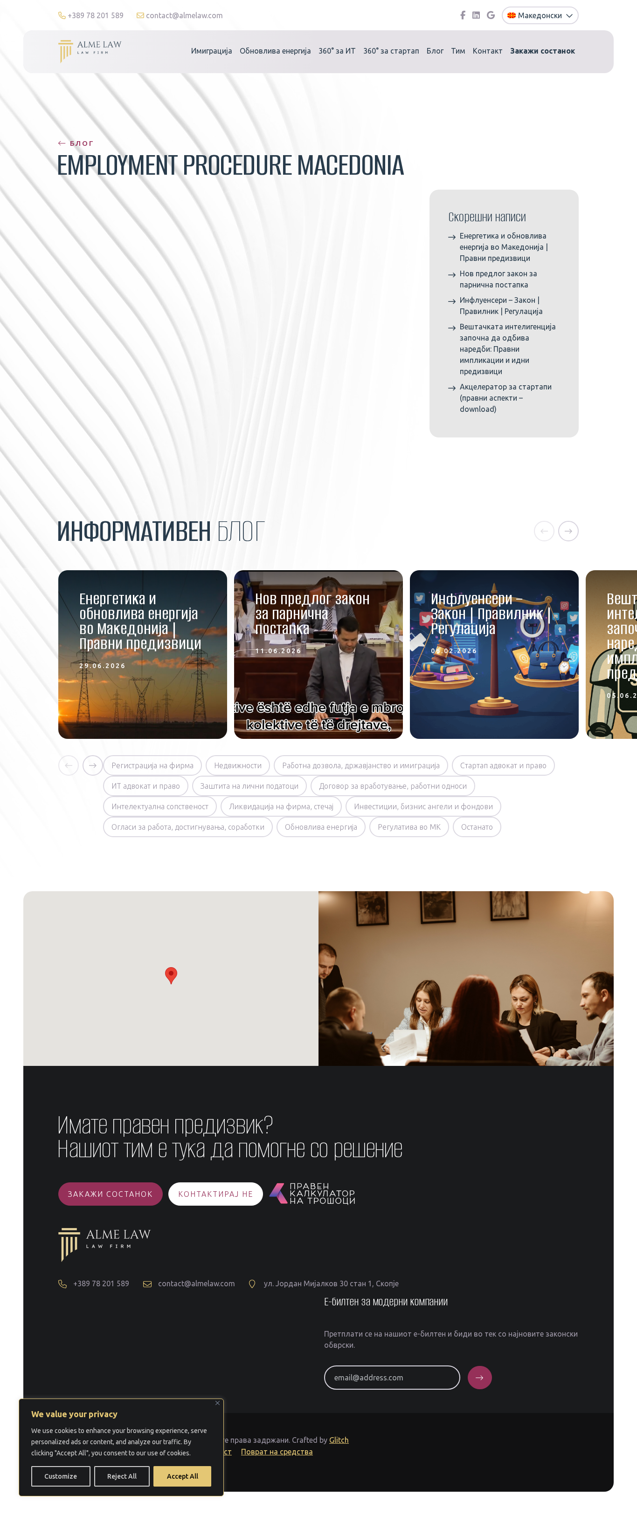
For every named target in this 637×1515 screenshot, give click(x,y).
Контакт (488, 51)
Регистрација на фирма (152, 765)
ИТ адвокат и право (145, 786)
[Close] (217, 1403)
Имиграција (211, 51)
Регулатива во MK (409, 827)
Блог (435, 51)
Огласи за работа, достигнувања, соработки (187, 827)
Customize (60, 1476)
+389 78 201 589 (95, 15)
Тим (458, 51)
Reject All (122, 1476)
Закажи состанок (110, 1194)
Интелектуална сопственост (159, 806)
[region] (121, 1447)
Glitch (339, 1440)
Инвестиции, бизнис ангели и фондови (423, 806)
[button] (544, 531)
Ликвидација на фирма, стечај (281, 806)
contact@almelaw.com (183, 15)
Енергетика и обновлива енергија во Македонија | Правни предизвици (504, 247)
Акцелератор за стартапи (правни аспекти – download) (506, 397)
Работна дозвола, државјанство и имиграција (361, 765)
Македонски (541, 15)
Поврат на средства (277, 1451)
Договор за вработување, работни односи (393, 786)
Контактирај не (215, 1194)
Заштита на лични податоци (249, 786)
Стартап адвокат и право (503, 765)
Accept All (182, 1476)
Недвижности (238, 765)
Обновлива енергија (275, 51)
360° (337, 51)
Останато (477, 827)
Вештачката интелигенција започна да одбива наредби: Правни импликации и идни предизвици (508, 348)
